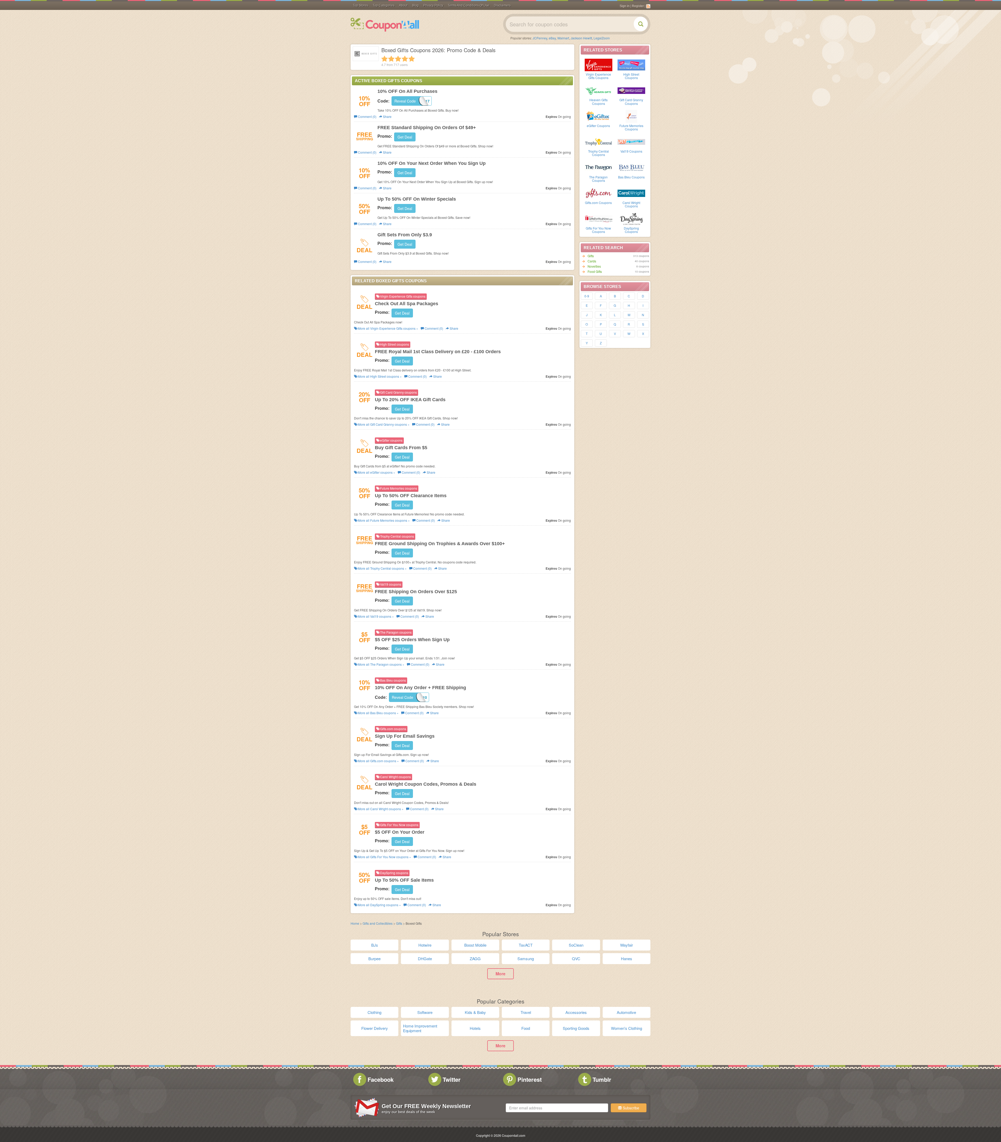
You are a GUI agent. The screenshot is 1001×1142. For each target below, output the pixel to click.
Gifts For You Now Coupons (598, 230)
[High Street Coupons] (631, 64)
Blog (415, 5)
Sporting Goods (576, 1028)
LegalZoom (602, 38)
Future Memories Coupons (631, 127)
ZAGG (475, 958)
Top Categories (383, 5)
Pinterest (529, 1079)
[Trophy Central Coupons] (598, 141)
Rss (648, 6)
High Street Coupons (631, 76)
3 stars (398, 59)
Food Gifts (595, 271)
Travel (526, 1012)
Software (424, 1012)
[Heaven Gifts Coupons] (598, 90)
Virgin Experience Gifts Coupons (598, 76)
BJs (374, 945)
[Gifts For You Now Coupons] (598, 218)
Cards (592, 261)
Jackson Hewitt (581, 38)
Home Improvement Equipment (420, 1028)
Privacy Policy (433, 5)
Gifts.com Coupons (598, 202)
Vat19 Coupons (631, 151)
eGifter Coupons (598, 125)
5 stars (411, 59)
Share (387, 116)
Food (525, 1028)
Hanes (626, 958)
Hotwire (424, 945)
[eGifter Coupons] (598, 115)
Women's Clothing (626, 1028)
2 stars (391, 59)
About (403, 5)
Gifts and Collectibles (378, 923)
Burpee (374, 958)
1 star (384, 59)
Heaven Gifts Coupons (598, 101)
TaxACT (526, 945)
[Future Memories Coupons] (631, 115)
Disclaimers (502, 5)
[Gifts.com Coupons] (598, 192)
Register (638, 6)
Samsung (525, 958)
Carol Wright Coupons (631, 204)
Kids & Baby (475, 1012)
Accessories (576, 1012)
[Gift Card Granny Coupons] (631, 90)
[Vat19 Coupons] (631, 141)
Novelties (594, 266)
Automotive (626, 1012)
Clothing (374, 1012)
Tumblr (602, 1079)
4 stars (405, 59)
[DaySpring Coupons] (631, 218)
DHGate (425, 958)
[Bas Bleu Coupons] (631, 167)
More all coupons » (387, 328)
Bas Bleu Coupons (631, 177)
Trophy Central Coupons (598, 153)
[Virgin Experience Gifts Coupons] (598, 64)
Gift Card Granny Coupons (631, 101)
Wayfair (626, 945)
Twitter (452, 1079)
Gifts (591, 256)
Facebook (381, 1079)
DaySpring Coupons (631, 230)
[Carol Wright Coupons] (631, 192)
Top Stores (360, 5)
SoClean (576, 945)
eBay (552, 38)
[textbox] (557, 1107)
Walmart (563, 38)
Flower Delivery (374, 1028)
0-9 (586, 296)
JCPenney (540, 38)
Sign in (625, 6)
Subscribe (630, 1107)
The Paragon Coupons (598, 179)
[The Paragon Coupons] (598, 167)
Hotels (475, 1028)
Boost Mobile (475, 945)
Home (355, 923)
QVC (576, 958)
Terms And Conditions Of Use (468, 5)
